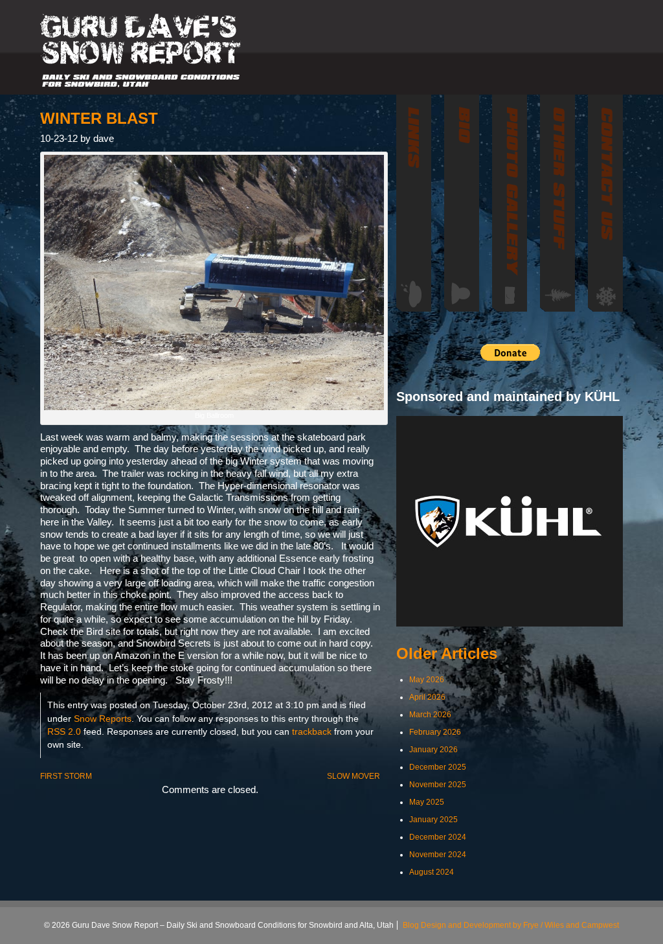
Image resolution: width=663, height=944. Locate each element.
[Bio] (461, 203)
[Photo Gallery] (509, 203)
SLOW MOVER (353, 776)
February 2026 (435, 732)
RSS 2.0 (64, 732)
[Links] (413, 203)
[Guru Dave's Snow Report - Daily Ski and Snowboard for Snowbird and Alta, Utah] (141, 50)
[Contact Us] (605, 203)
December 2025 (437, 767)
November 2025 (437, 784)
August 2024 (431, 872)
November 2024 (437, 854)
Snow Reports (102, 719)
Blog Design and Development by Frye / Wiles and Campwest (511, 925)
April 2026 (427, 697)
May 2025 (426, 802)
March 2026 (430, 714)
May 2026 (426, 679)
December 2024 (437, 837)
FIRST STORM (66, 776)
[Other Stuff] (557, 203)
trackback (312, 732)
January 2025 (433, 819)
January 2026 (433, 749)
